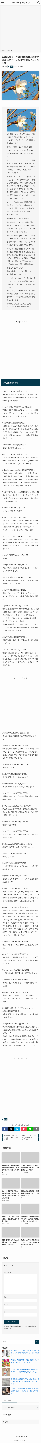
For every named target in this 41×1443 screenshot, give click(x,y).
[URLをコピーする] (36, 1129)
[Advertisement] (20, 28)
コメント (7, 1272)
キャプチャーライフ (20, 2)
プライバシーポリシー (20, 1436)
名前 (5, 1297)
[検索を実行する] (37, 1342)
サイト (6, 1312)
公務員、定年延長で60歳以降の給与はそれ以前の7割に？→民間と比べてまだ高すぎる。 (25, 1391)
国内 (12, 66)
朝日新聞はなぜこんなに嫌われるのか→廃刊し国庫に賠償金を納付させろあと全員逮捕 (25, 1353)
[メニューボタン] (2, 2)
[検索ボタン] (38, 2)
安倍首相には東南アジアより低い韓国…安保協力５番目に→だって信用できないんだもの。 (25, 1381)
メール (6, 1304)
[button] (5, 1129)
